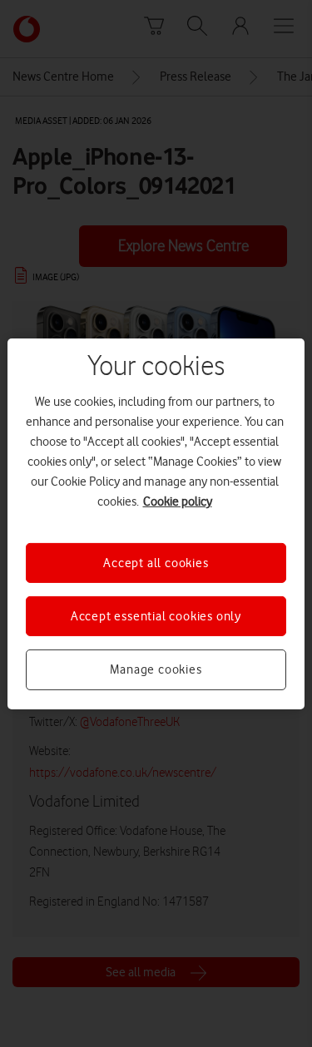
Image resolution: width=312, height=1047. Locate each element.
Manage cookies (155, 669)
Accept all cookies (155, 562)
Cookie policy (177, 500)
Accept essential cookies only (156, 616)
